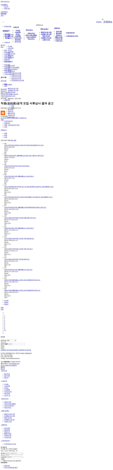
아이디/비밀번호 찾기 (11, 467)
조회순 (6, 304)
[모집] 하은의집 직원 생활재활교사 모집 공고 (18, 269)
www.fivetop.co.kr (14, 363)
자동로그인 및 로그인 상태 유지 (11, 461)
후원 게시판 (11, 92)
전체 (5, 133)
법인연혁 (10, 36)
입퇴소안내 (11, 65)
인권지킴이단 (8, 121)
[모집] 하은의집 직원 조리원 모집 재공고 (16, 166)
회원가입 (7, 8)
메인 (5, 50)
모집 (5, 86)
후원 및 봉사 (8, 84)
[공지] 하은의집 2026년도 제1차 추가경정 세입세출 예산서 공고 (24, 145)
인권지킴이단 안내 (13, 125)
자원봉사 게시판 (13, 94)
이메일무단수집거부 (24, 350)
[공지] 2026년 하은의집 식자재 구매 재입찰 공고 (19, 238)
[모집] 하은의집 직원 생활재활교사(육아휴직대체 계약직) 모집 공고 (25, 207)
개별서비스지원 (16, 73)
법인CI (10, 38)
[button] (2, 120)
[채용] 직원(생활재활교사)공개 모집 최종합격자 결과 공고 (22, 280)
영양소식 (10, 111)
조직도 (10, 50)
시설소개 (7, 42)
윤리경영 (18, 40)
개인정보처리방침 (12, 350)
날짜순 (6, 302)
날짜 (11, 140)
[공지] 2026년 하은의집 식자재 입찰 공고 (16, 259)
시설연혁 (10, 48)
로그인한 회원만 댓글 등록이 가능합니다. (13, 118)
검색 (2, 346)
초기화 (6, 300)
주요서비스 (11, 71)
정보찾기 (14, 365)
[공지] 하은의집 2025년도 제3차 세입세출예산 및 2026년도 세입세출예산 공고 (28, 197)
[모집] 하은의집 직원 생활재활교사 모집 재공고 (19, 176)
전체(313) (7, 123)
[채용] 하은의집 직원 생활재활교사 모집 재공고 (19, 228)
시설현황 (10, 52)
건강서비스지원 (16, 76)
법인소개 (5, 31)
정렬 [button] (2, 307)
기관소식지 (58, 40)
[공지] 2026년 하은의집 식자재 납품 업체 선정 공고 (20, 218)
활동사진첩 (11, 113)
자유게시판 (11, 115)
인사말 (10, 46)
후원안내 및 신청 (13, 88)
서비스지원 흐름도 (13, 67)
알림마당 (7, 100)
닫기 (3, 45)
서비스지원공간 (13, 69)
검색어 (4, 344)
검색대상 (3, 340)
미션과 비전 (11, 54)
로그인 (6, 6)
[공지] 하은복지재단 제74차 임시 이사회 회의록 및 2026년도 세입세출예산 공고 (28, 186)
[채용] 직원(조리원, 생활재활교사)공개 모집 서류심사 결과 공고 (24, 155)
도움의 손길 (11, 96)
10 (5, 330)
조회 (14, 140)
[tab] (56, 371)
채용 (12, 106)
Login (2, 459)
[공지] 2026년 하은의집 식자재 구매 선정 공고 (18, 249)
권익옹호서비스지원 (17, 80)
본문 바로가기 (5, 1)
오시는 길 (18, 41)
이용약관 (3, 350)
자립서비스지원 (16, 78)
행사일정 (10, 109)
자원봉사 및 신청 (13, 90)
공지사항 (59, 31)
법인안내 (10, 34)
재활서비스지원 (16, 75)
